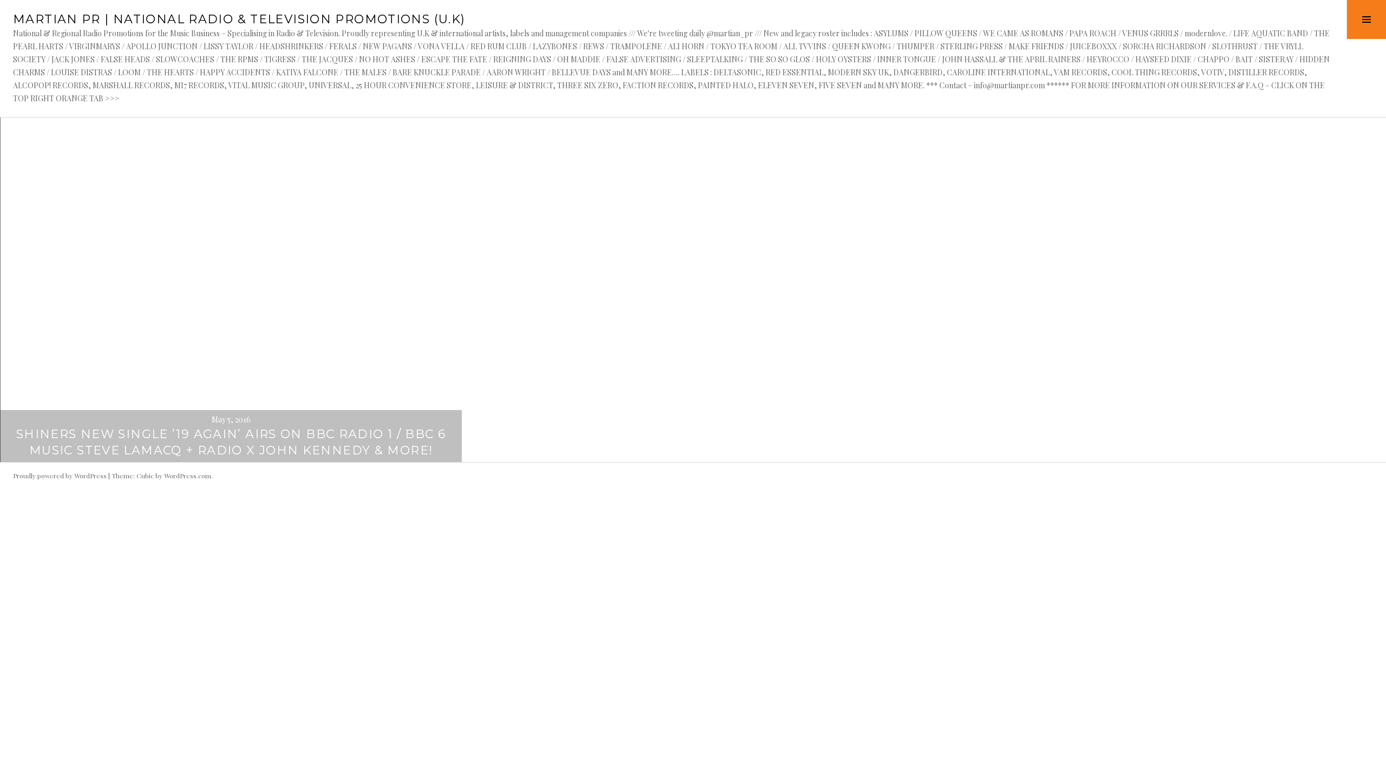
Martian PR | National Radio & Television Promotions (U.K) (239, 19)
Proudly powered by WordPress (60, 475)
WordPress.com (187, 475)
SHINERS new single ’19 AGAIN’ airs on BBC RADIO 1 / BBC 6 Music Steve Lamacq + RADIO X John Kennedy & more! (231, 442)
